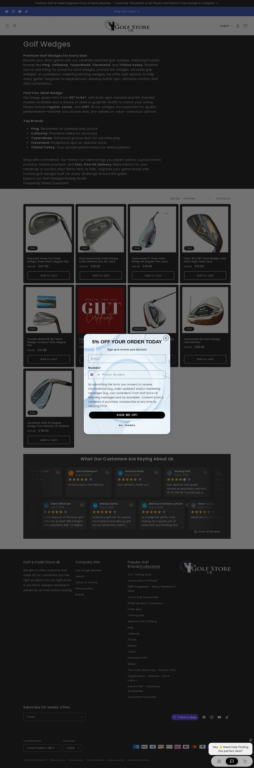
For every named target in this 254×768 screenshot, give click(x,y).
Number (94, 367)
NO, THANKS (127, 425)
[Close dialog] (165, 338)
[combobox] (94, 375)
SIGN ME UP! (127, 415)
